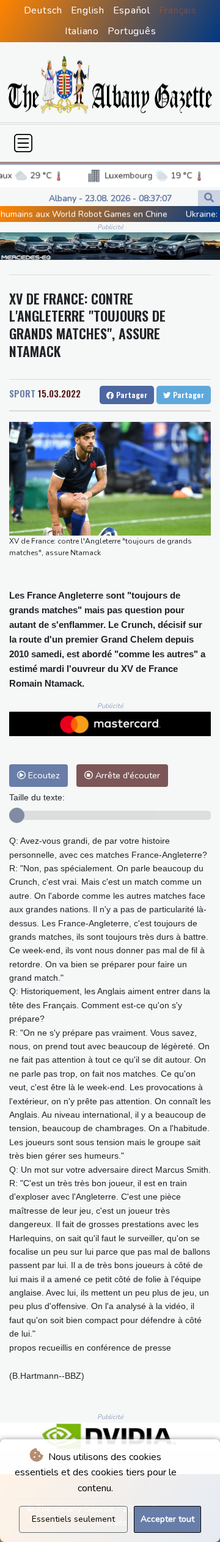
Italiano (82, 31)
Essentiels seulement (73, 1519)
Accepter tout (167, 1519)
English (88, 10)
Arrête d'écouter (126, 775)
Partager (130, 394)
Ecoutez (43, 775)
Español (131, 10)
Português (132, 31)
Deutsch (43, 10)
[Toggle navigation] (23, 143)
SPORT (22, 393)
